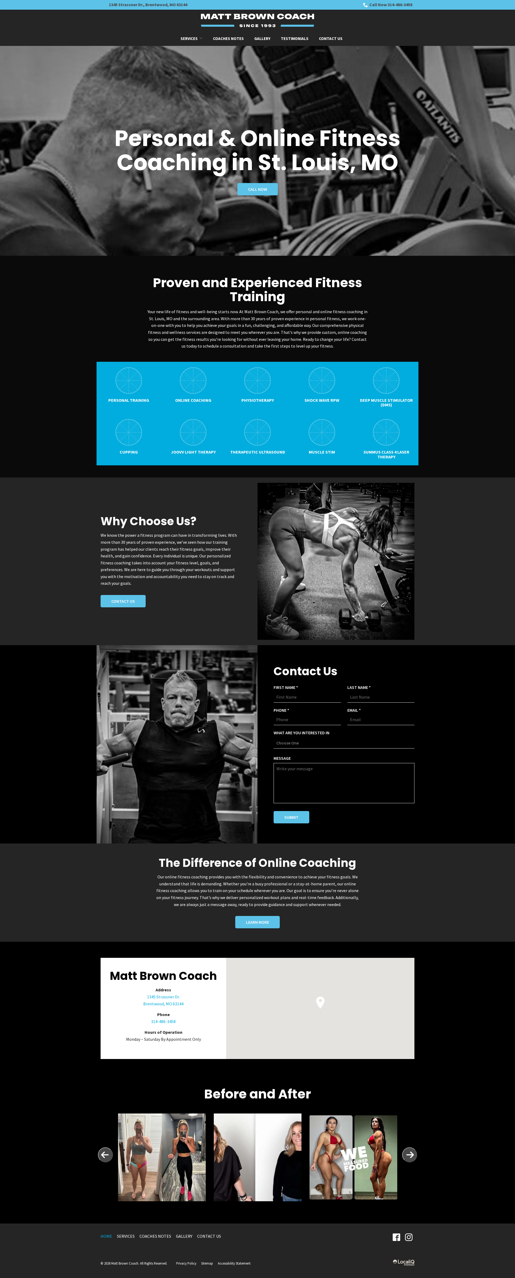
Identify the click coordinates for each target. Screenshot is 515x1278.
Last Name (360, 687)
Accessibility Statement (234, 1263)
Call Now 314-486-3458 (390, 4)
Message (282, 758)
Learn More (257, 922)
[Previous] (105, 1154)
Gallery (262, 38)
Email (355, 710)
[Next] (409, 1154)
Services (189, 38)
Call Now (257, 189)
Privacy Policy (186, 1263)
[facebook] (396, 1237)
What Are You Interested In (301, 732)
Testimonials (294, 38)
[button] (320, 1002)
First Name (287, 687)
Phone (283, 710)
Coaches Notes (228, 38)
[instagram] (408, 1237)
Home (106, 1236)
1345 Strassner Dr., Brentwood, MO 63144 (148, 4)
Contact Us (331, 38)
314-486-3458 (163, 1021)
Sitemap (207, 1263)
